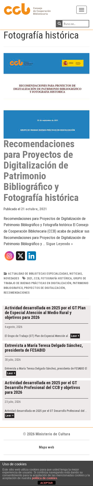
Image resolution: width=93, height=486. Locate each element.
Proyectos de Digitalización (44, 288)
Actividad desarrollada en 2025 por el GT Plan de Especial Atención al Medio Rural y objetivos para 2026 (45, 312)
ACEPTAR (46, 482)
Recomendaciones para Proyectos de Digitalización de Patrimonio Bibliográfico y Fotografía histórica (41, 170)
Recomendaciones (17, 292)
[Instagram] (9, 257)
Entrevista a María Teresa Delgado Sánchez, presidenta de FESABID (44, 348)
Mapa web (46, 447)
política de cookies (44, 478)
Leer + (75, 336)
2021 (29, 278)
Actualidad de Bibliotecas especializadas (38, 273)
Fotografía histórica (56, 278)
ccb (36, 278)
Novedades (11, 278)
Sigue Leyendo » (59, 244)
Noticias (75, 273)
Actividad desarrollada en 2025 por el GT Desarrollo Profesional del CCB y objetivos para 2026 (42, 387)
